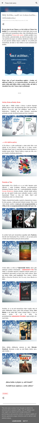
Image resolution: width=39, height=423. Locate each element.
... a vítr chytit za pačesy (9, 142)
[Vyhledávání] (36, 3)
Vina (10, 182)
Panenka (5, 182)
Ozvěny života (6, 102)
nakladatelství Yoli (27, 270)
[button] (3, 24)
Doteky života (16, 102)
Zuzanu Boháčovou (8, 191)
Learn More (16, 421)
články (5, 393)
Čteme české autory (10, 3)
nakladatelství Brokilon (19, 316)
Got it (25, 421)
